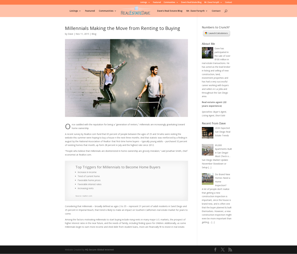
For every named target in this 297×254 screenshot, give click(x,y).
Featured (157, 2)
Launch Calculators (218, 33)
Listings (143, 2)
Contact (228, 2)
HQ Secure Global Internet (99, 249)
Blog (94, 33)
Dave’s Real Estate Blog (191, 2)
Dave (70, 33)
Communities (169, 2)
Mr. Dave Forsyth (211, 2)
